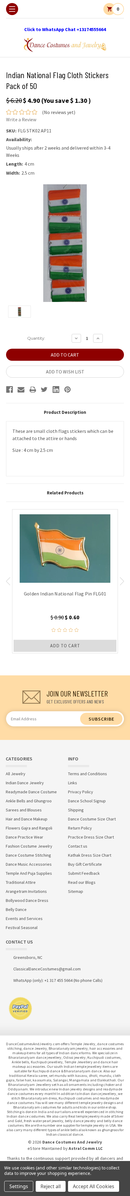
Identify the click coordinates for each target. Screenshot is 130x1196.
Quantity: (36, 338)
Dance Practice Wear (24, 837)
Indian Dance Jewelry (25, 782)
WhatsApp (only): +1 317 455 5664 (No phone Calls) (57, 980)
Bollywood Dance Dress (27, 900)
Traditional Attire (21, 882)
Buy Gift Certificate (85, 864)
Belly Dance (16, 909)
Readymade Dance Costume (31, 792)
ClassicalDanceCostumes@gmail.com (47, 969)
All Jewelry (15, 773)
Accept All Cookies (93, 1186)
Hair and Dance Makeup (26, 819)
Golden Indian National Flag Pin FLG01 (65, 594)
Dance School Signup (87, 801)
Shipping (76, 810)
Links (72, 782)
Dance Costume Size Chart (92, 819)
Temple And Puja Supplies (29, 873)
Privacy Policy (80, 792)
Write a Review (21, 119)
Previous (8, 581)
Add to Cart (65, 646)
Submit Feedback (84, 873)
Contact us (77, 846)
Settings (18, 1186)
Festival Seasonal (21, 927)
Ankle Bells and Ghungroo (29, 801)
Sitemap (75, 891)
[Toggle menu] (12, 9)
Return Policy (80, 828)
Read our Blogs (82, 882)
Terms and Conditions (87, 773)
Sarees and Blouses (24, 810)
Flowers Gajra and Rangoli (29, 828)
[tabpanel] (65, 581)
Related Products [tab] (65, 493)
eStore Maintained (45, 1148)
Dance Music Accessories (29, 864)
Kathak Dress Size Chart (89, 855)
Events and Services (24, 918)
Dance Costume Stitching (28, 855)
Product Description (65, 412)
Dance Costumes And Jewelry (72, 1142)
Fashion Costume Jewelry (29, 846)
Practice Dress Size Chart (91, 837)
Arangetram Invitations (26, 891)
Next (122, 581)
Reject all (51, 1186)
